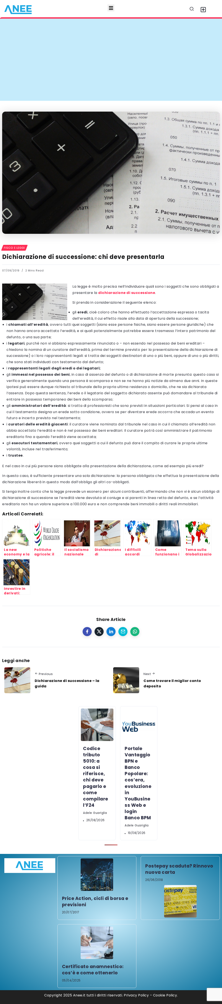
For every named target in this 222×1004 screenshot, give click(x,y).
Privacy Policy (136, 995)
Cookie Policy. (165, 995)
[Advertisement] (111, 68)
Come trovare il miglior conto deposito (172, 683)
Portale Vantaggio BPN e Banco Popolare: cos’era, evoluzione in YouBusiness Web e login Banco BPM (138, 783)
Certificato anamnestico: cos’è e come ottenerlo (93, 969)
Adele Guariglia (95, 813)
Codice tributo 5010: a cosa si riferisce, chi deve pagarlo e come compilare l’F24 (87, 27)
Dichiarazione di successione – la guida (67, 683)
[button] (110, 7)
